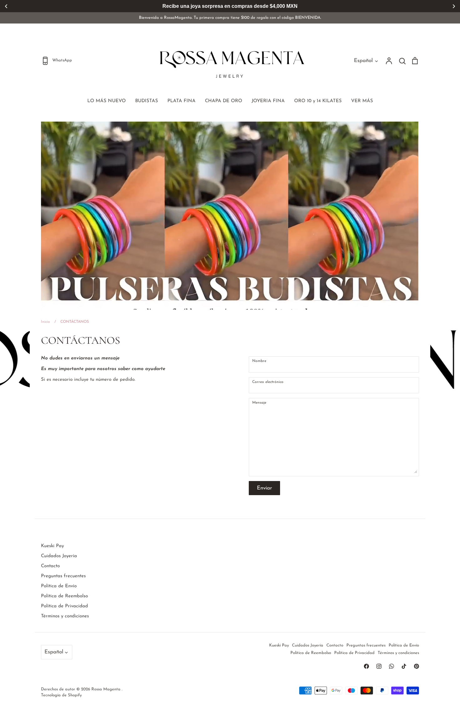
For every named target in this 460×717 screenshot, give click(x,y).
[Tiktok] (404, 666)
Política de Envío (59, 586)
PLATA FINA (181, 101)
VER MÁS (362, 101)
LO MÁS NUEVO (106, 101)
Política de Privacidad (64, 606)
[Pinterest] (416, 666)
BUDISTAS (146, 101)
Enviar (264, 488)
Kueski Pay (52, 546)
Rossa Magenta (106, 689)
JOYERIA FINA (268, 101)
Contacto (50, 566)
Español (363, 60)
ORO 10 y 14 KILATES (318, 101)
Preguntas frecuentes (63, 576)
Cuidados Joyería (59, 556)
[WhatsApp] (391, 666)
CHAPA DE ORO (223, 101)
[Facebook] (366, 666)
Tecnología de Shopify (61, 695)
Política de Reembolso (64, 596)
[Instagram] (379, 666)
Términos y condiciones (65, 616)
